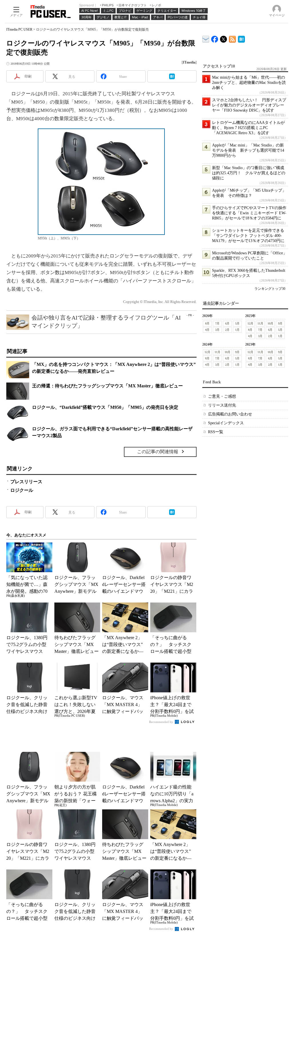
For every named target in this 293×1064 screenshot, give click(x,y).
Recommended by (161, 722)
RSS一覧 (215, 432)
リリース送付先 (222, 405)
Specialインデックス (226, 423)
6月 (227, 323)
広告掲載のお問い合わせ (230, 414)
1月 (237, 329)
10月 (270, 323)
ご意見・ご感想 (222, 396)
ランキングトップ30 (269, 289)
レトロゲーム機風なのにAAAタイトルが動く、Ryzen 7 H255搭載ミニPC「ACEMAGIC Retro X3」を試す (248, 127)
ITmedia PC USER (19, 29)
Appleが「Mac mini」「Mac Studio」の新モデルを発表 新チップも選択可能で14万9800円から (248, 150)
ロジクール (21, 490)
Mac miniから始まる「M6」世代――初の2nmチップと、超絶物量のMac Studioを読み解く (249, 82)
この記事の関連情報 (157, 451)
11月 (260, 323)
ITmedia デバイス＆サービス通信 (205, 38)
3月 (217, 329)
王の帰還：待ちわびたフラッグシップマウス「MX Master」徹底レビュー (107, 385)
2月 (227, 329)
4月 (207, 329)
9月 (280, 323)
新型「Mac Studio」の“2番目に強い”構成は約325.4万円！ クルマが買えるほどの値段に (248, 173)
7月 (217, 323)
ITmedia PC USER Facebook (214, 38)
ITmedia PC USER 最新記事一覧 (232, 38)
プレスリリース (26, 481)
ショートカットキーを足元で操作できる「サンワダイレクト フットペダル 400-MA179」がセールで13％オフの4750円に (248, 235)
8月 (207, 323)
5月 (237, 323)
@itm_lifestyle (223, 38)
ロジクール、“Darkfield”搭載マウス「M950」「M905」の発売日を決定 (105, 407)
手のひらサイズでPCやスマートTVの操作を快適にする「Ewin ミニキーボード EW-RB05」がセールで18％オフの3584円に (249, 213)
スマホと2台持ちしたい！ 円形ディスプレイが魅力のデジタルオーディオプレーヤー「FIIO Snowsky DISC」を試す (249, 105)
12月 (250, 323)
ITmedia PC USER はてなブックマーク (241, 38)
